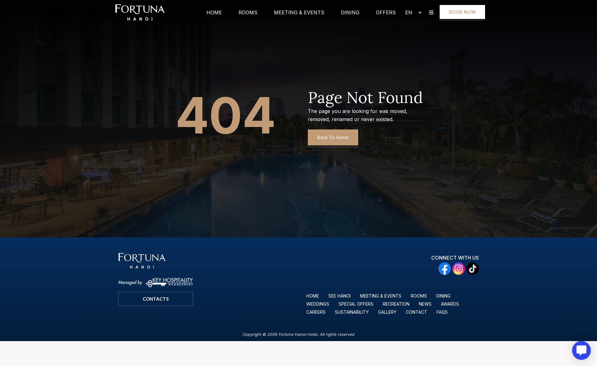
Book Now (462, 12)
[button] (431, 12)
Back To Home (333, 137)
